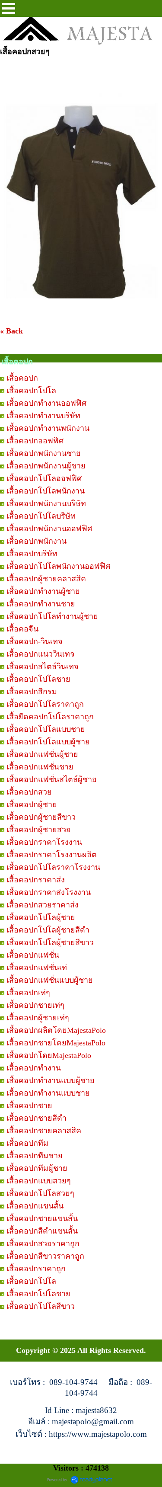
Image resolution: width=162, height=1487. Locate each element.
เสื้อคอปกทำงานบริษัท (43, 415)
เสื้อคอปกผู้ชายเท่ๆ (37, 1017)
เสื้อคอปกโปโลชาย (38, 679)
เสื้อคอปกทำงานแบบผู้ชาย (50, 1080)
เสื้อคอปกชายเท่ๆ (35, 1005)
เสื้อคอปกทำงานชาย (40, 603)
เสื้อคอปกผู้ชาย (31, 804)
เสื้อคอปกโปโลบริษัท (41, 516)
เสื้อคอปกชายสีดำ (36, 1118)
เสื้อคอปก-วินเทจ (34, 641)
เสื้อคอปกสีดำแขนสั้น (42, 1231)
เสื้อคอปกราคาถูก (36, 1268)
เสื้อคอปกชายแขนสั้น (42, 1218)
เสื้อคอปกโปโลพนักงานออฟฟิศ (58, 566)
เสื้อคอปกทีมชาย (34, 1155)
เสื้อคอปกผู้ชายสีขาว (41, 817)
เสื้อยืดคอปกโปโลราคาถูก (50, 716)
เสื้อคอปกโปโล (31, 390)
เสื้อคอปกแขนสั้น (35, 1206)
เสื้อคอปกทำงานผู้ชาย (43, 591)
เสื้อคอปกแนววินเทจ (40, 654)
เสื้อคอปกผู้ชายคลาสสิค (46, 578)
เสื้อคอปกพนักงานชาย (43, 453)
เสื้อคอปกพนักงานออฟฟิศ (49, 528)
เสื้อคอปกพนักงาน (36, 541)
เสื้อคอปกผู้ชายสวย (38, 829)
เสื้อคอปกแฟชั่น (32, 955)
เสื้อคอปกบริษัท (31, 553)
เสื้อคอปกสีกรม (31, 691)
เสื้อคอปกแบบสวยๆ (38, 1180)
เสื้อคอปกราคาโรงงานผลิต (51, 854)
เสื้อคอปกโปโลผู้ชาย (40, 917)
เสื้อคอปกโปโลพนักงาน (45, 491)
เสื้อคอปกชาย (29, 1105)
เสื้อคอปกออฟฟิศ (35, 440)
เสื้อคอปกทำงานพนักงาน (47, 428)
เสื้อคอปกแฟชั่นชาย (39, 767)
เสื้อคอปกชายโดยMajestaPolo (55, 1042)
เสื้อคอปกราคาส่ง (35, 879)
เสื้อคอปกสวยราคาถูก (42, 1243)
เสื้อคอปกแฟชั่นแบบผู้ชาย (49, 980)
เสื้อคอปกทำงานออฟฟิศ (46, 403)
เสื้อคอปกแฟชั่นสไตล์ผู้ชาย (51, 779)
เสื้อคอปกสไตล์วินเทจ (42, 666)
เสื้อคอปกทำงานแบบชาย (48, 1093)
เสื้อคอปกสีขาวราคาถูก (45, 1256)
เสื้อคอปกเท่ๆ (28, 992)
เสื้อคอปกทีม (27, 1143)
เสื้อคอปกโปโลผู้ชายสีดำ (47, 930)
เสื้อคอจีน (22, 629)
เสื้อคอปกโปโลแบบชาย (45, 729)
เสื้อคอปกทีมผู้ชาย (36, 1168)
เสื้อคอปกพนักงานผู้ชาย (46, 465)
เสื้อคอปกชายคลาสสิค (43, 1130)
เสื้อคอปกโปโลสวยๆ (40, 1193)
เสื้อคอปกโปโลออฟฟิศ (44, 478)
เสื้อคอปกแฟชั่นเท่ (36, 967)
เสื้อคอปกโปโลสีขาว (40, 1306)
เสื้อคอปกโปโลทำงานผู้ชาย (52, 616)
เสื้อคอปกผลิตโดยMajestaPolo (56, 1030)
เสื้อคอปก (22, 378)
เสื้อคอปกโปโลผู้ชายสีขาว (50, 942)
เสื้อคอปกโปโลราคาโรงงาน (53, 867)
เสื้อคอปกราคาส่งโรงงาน (48, 892)
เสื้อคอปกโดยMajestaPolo (48, 1055)
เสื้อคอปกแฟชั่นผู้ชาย (42, 754)
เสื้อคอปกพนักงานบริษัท (46, 503)
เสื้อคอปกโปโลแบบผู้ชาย (48, 741)
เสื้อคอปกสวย (29, 792)
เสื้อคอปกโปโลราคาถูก (45, 704)
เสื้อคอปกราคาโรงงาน (44, 842)
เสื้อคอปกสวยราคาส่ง (42, 905)
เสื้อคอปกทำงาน (33, 1068)
